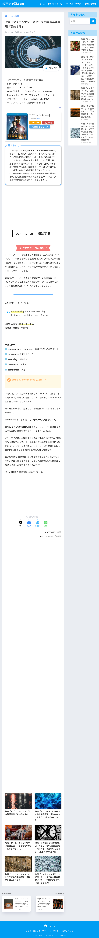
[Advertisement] (33, 205)
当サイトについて (55, 3)
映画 (59, 532)
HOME (51, 925)
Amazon (35, 122)
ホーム (42, 3)
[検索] (93, 21)
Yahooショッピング (40, 126)
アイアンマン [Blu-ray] (39, 115)
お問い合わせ (90, 3)
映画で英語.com (13, 3)
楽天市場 (48, 122)
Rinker (39, 118)
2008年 (50, 536)
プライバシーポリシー (73, 3)
